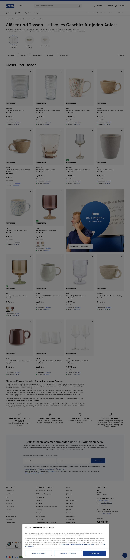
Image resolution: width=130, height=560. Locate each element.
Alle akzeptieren (94, 553)
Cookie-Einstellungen (38, 553)
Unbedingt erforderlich (68, 553)
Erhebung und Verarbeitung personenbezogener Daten (77, 544)
